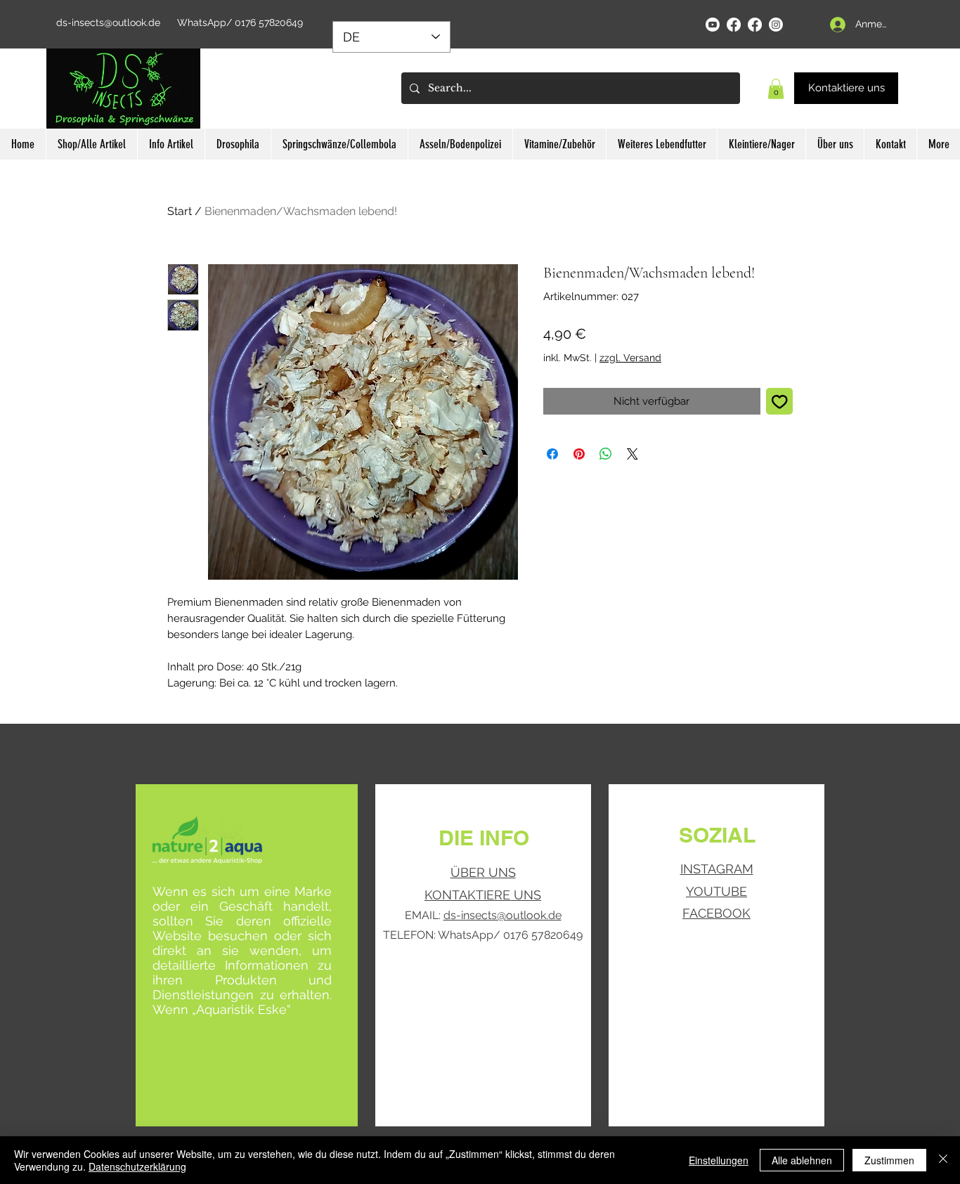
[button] (775, 89)
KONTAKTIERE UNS (482, 894)
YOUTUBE (716, 891)
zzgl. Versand (630, 357)
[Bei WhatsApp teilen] (605, 453)
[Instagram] (776, 25)
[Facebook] (734, 25)
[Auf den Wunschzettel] (779, 401)
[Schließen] (943, 1160)
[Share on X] (632, 453)
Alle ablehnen (802, 1160)
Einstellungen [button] (718, 1160)
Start (179, 211)
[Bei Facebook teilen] (552, 453)
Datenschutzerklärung (137, 1166)
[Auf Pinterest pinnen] (579, 453)
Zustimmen (889, 1160)
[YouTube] (713, 25)
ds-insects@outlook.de (108, 22)
